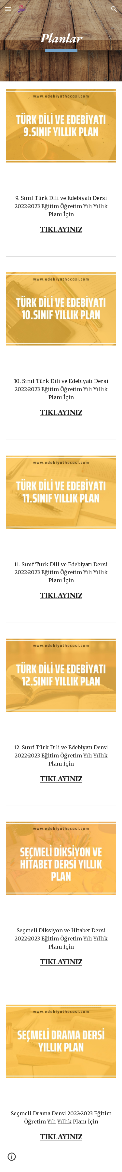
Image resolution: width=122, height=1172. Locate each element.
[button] (8, 9)
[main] (61, 40)
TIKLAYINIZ (61, 229)
